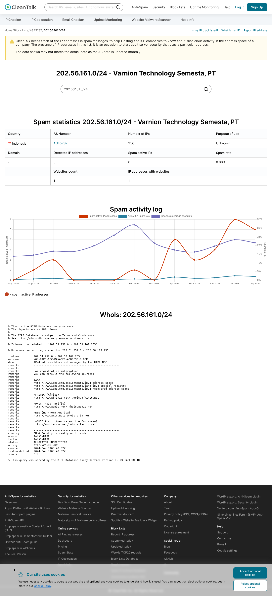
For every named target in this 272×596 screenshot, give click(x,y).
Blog (167, 546)
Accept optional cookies (250, 572)
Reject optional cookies (250, 585)
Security (159, 7)
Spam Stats (65, 552)
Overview (11, 502)
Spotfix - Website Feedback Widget (134, 520)
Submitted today (122, 540)
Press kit (222, 544)
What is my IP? (231, 30)
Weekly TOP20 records (126, 552)
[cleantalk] (20, 7)
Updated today (121, 546)
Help (226, 7)
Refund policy (173, 520)
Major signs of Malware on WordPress (82, 520)
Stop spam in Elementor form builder (28, 536)
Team (167, 508)
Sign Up (257, 7)
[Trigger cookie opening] (11, 570)
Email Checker (73, 20)
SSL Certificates (121, 502)
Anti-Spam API (14, 520)
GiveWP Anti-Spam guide (21, 542)
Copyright (170, 526)
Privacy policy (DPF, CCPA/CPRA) (186, 514)
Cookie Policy (42, 585)
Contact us (224, 538)
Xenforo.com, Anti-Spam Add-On (238, 508)
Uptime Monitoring (204, 7)
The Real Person (15, 554)
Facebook (170, 552)
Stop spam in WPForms (20, 548)
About (168, 502)
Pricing (62, 546)
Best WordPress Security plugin (78, 502)
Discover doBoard (122, 514)
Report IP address (255, 30)
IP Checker (13, 20)
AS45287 (61, 143)
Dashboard (65, 540)
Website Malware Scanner (151, 20)
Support (222, 532)
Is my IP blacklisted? (205, 30)
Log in (240, 7)
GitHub (168, 558)
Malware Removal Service (74, 514)
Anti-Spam (140, 7)
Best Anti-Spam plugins (20, 514)
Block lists (177, 7)
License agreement (176, 532)
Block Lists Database (124, 558)
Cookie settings (227, 550)
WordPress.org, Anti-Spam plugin (238, 496)
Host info (187, 20)
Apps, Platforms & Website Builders (27, 508)
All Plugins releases (70, 534)
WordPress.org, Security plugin (237, 502)
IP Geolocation (42, 20)
